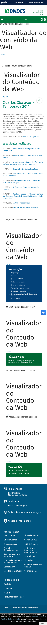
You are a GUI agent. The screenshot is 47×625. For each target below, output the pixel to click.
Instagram (8, 588)
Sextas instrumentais (18, 282)
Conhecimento (31, 571)
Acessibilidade (38, 13)
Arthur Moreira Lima (21, 203)
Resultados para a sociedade (12, 555)
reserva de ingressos (30, 136)
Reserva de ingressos (18, 285)
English (40, 11)
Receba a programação (18, 291)
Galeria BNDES (15, 299)
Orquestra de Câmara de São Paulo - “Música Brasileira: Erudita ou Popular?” (23, 163)
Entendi (43, 623)
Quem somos (10, 535)
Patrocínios (29, 556)
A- (42, 15)
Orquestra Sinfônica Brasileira (25, 169)
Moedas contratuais (13, 571)
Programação (15, 273)
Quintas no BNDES (17, 279)
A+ (41, 15)
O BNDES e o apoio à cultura (20, 470)
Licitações (28, 560)
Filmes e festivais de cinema (20, 288)
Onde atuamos (10, 540)
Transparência (10, 544)
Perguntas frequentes (14, 597)
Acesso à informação (36, 2)
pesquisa (28, 362)
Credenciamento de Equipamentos (13, 561)
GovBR (4, 2)
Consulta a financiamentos (11, 549)
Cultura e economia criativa (33, 566)
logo (15, 11)
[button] (2, 54)
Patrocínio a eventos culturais (20, 473)
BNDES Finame (31, 544)
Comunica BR (18, 2)
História (13, 276)
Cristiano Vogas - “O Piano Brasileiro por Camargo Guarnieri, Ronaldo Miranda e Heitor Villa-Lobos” (23, 196)
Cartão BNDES (30, 540)
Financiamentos (31, 535)
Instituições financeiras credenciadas (30, 550)
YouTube (7, 584)
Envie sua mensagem (17, 505)
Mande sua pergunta (17, 495)
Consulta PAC (9, 567)
